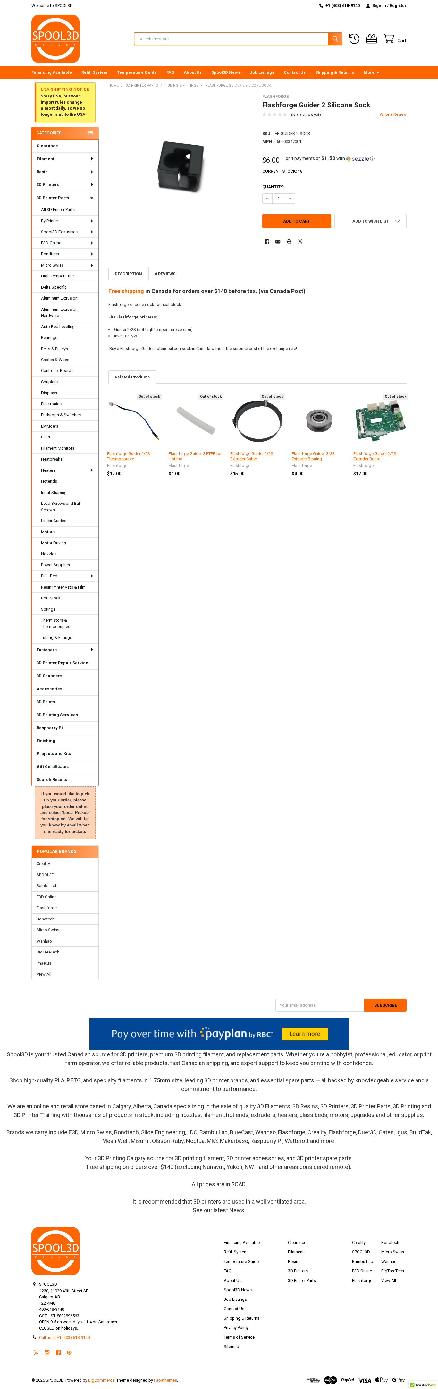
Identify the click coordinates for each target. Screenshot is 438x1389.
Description (128, 273)
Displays (49, 392)
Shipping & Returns (334, 72)
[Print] (289, 241)
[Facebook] (267, 241)
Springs (48, 609)
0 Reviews (165, 273)
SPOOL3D (46, 874)
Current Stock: (282, 171)
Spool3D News (225, 72)
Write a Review (393, 114)
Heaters (48, 470)
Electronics (51, 404)
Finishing (46, 740)
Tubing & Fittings (56, 637)
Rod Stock (51, 598)
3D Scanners (49, 675)
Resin (42, 171)
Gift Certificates (53, 766)
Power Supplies (55, 565)
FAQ (170, 72)
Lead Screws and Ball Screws (61, 506)
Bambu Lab (47, 885)
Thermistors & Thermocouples (55, 623)
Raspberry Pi (50, 727)
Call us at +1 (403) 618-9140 (64, 1337)
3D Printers (48, 184)
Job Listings (262, 72)
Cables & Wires (55, 359)
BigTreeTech (48, 952)
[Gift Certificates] (373, 39)
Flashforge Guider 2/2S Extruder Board (374, 456)
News (236, 1210)
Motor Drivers (53, 542)
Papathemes (165, 1380)
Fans (45, 437)
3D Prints (46, 701)
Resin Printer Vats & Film (63, 587)
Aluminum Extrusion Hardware (59, 312)
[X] (300, 241)
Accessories (49, 688)
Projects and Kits (54, 753)
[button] (330, 158)
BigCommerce (101, 1380)
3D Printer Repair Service (62, 662)
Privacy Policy (236, 1327)
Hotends (49, 481)
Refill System (94, 72)
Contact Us (295, 72)
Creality (43, 863)
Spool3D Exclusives (59, 231)
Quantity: (273, 186)
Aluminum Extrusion (59, 298)
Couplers (49, 381)
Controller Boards (57, 370)
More (369, 72)
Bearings (49, 337)
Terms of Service (239, 1337)
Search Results (52, 779)
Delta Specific (54, 287)
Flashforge (47, 907)
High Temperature (57, 276)
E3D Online (46, 896)
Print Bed (49, 575)
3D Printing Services (57, 714)
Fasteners (47, 650)
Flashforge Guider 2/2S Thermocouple (128, 456)
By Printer (49, 220)
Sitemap (231, 1346)
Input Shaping (54, 492)
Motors (48, 531)
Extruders (49, 426)
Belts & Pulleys (54, 348)
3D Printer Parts (53, 197)
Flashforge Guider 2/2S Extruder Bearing (313, 456)
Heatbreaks (52, 459)
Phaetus (44, 963)
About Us (193, 72)
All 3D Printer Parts (58, 209)
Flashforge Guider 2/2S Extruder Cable (251, 456)
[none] (180, 166)
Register (398, 5)
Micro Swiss (52, 265)
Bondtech (50, 253)
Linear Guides (53, 520)
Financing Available (51, 72)
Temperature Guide (137, 72)
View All (44, 974)
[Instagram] (47, 1352)
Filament (45, 159)
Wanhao (44, 941)
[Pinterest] (69, 1352)
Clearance (47, 145)
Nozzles (48, 553)
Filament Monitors (57, 448)
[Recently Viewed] (356, 39)
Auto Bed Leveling (58, 326)
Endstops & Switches (61, 414)
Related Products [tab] (132, 377)
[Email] (277, 241)
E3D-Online (51, 243)
